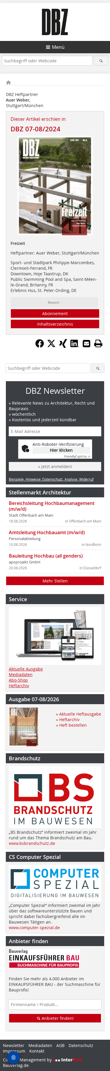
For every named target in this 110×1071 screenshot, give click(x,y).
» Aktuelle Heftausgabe (78, 714)
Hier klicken (61, 450)
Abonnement (55, 313)
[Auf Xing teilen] (63, 346)
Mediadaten (21, 674)
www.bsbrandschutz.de (32, 843)
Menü (58, 47)
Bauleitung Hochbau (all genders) (46, 556)
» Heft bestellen (71, 725)
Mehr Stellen (55, 581)
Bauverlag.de (16, 1065)
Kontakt (36, 1051)
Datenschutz (81, 1045)
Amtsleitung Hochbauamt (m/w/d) (47, 532)
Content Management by (28, 1060)
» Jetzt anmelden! (55, 466)
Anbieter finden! (57, 1018)
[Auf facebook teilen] (39, 346)
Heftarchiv (19, 685)
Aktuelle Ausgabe (26, 669)
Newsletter (13, 1045)
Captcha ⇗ (77, 456)
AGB (60, 1045)
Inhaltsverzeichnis (55, 324)
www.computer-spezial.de (34, 927)
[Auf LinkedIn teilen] (75, 346)
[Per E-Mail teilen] (86, 343)
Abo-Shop (18, 680)
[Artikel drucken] (98, 343)
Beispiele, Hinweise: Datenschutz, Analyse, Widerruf (51, 479)
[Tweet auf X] (51, 346)
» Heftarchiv (67, 719)
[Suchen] (101, 60)
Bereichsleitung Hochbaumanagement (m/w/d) (51, 506)
